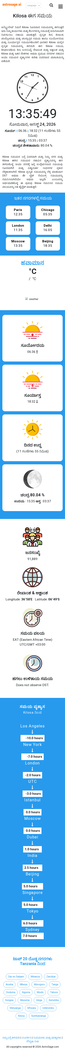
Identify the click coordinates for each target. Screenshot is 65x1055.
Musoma (25, 1000)
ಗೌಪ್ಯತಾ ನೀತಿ (32, 1041)
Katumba (54, 1000)
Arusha (9, 984)
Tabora (54, 992)
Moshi (40, 992)
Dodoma (10, 992)
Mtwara (31, 1007)
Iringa (39, 1000)
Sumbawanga (38, 1015)
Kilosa (21, 1015)
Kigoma (26, 992)
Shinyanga (15, 1007)
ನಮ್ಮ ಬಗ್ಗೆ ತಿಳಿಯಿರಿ (11, 1037)
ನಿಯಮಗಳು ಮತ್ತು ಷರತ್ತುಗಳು (47, 1037)
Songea (9, 1000)
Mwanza (35, 976)
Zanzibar (51, 976)
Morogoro (39, 984)
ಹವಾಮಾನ (32, 263)
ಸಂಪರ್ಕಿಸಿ (27, 1037)
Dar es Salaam (16, 976)
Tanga (54, 984)
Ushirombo (48, 1007)
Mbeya (23, 984)
